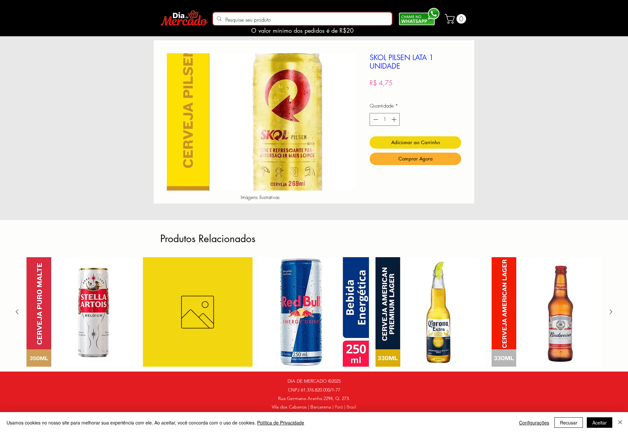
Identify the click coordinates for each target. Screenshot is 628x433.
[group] (314, 312)
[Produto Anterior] (17, 312)
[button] (456, 19)
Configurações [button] (534, 422)
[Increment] (394, 119)
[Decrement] (375, 119)
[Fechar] (620, 422)
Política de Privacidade (280, 422)
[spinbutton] (384, 119)
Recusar (568, 422)
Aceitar (599, 422)
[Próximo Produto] (611, 312)
